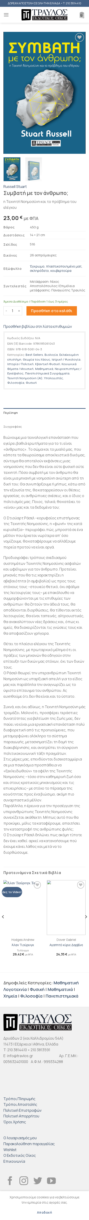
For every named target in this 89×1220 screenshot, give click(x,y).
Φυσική (31, 383)
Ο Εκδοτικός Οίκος (19, 1155)
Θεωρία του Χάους (36, 359)
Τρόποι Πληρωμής (19, 1098)
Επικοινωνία (14, 1161)
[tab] (44, 412)
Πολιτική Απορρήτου (21, 1116)
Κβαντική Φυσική (47, 364)
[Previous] (11, 93)
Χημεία (10, 996)
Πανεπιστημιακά (62, 996)
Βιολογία (51, 355)
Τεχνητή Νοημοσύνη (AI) (24, 378)
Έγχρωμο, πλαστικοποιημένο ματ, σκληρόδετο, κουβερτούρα (56, 268)
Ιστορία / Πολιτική (20, 364)
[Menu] (6, 14)
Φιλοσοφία (15, 383)
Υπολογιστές (53, 378)
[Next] (78, 93)
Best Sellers (34, 355)
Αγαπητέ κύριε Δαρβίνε (66, 945)
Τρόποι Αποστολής (20, 1104)
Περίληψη (10, 413)
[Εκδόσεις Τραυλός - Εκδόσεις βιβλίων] (44, 15)
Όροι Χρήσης (14, 1121)
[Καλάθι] (82, 15)
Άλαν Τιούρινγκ (23, 945)
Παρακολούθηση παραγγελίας (29, 1143)
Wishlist (9, 1149)
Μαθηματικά (44, 369)
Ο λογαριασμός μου (20, 1137)
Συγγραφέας (12, 426)
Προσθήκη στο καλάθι (51, 310)
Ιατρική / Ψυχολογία (66, 359)
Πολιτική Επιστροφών (22, 1110)
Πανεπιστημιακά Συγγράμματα (47, 373)
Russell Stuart (15, 186)
